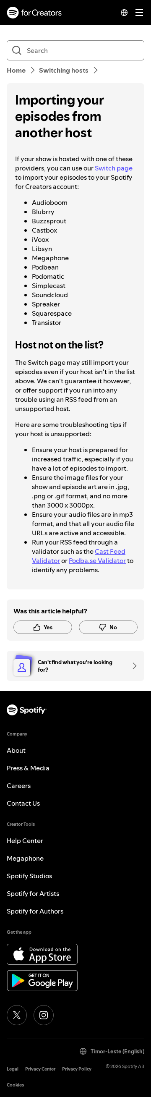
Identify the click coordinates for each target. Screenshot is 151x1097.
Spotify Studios (29, 875)
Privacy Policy (76, 1069)
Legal (12, 1069)
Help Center (25, 840)
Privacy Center (40, 1069)
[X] (17, 1015)
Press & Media (28, 767)
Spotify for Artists (33, 893)
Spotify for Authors (35, 911)
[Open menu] (139, 13)
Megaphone (25, 858)
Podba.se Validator (97, 560)
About (16, 750)
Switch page (114, 168)
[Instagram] (44, 1015)
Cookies (15, 1085)
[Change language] (124, 12)
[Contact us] (132, 666)
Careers (19, 785)
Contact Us (23, 803)
